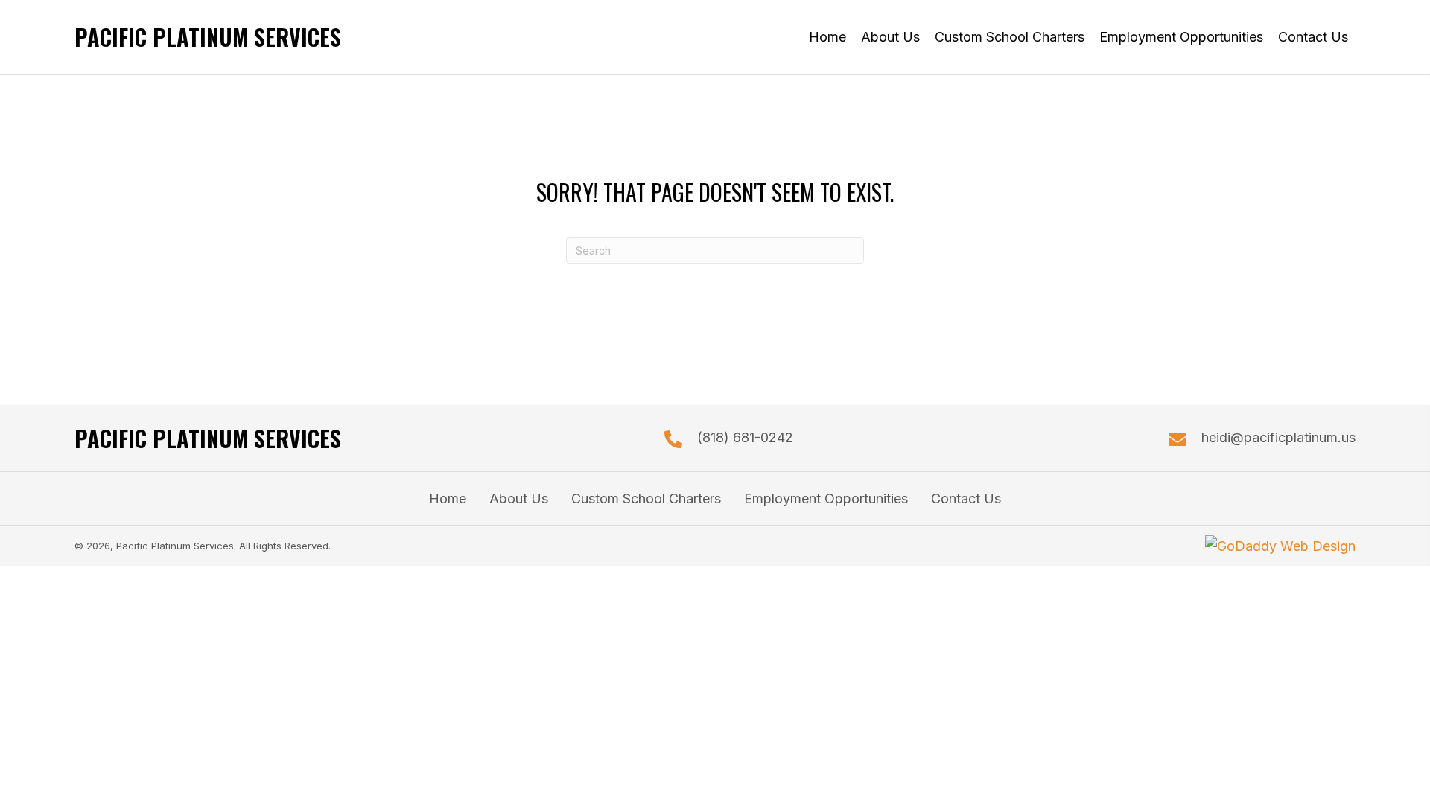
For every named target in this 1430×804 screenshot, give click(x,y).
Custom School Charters (646, 498)
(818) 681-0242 (745, 437)
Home (447, 498)
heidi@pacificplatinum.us (1278, 437)
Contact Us (966, 498)
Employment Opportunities (826, 498)
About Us (518, 498)
